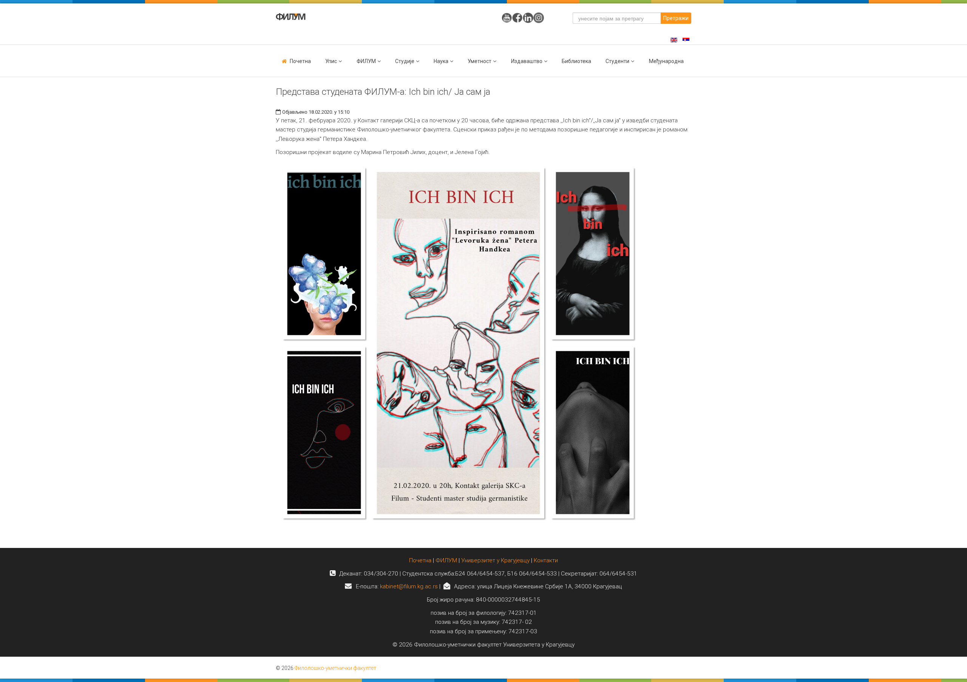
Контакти (546, 560)
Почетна (300, 61)
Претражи (676, 18)
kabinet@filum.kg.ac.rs (409, 586)
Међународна (666, 61)
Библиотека (576, 61)
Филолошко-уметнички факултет (335, 668)
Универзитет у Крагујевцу (495, 560)
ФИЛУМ (446, 560)
